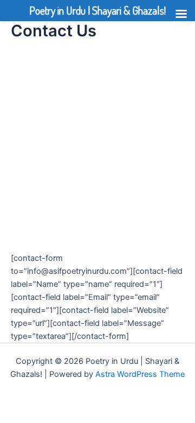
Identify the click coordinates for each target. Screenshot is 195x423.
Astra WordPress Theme (140, 374)
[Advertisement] (97, 149)
